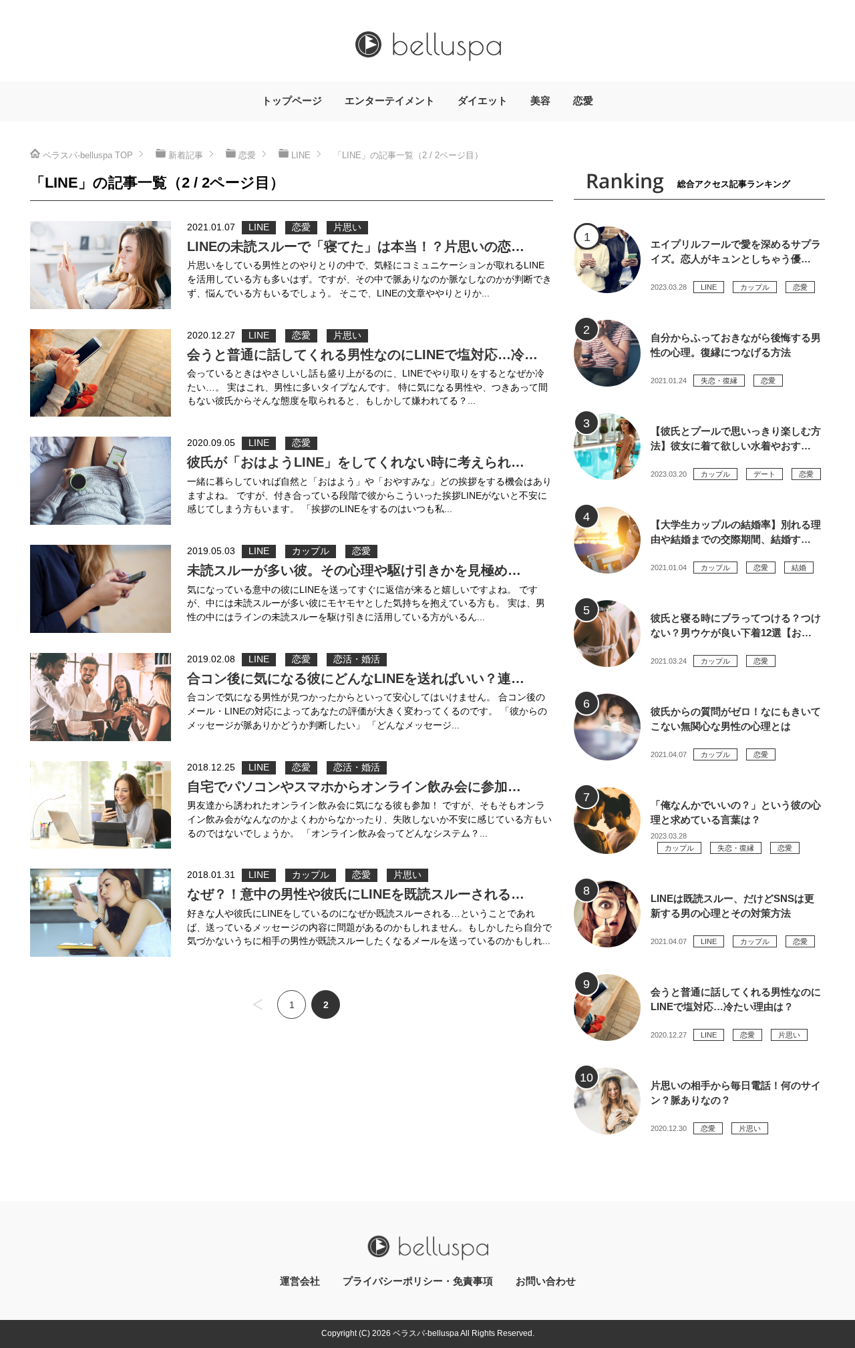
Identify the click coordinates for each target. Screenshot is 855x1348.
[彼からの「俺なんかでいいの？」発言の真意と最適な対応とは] (607, 820)
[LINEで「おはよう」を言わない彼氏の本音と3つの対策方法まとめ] (100, 481)
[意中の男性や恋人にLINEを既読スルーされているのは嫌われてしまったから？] (100, 913)
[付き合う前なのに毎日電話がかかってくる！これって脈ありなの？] (607, 1101)
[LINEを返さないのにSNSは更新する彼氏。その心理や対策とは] (607, 914)
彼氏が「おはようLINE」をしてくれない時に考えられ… (355, 462)
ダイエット (483, 100)
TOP (88, 155)
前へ (257, 1004)
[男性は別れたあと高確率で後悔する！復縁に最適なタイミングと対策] (607, 353)
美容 (540, 100)
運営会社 (300, 1281)
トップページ (292, 100)
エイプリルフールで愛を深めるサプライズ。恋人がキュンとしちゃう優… (736, 251)
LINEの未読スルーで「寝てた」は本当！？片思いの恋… (355, 246)
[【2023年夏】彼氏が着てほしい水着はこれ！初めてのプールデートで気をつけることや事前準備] (607, 446)
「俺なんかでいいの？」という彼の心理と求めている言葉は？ (736, 812)
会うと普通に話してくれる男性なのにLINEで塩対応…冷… (362, 354)
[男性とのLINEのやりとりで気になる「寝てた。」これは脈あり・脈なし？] (100, 265)
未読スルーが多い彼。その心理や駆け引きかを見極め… (354, 570)
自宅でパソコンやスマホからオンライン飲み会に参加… (354, 786)
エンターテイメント (390, 100)
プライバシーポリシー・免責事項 (418, 1281)
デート (764, 474)
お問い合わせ (546, 1281)
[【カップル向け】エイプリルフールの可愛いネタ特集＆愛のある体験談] (607, 259)
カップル (310, 551)
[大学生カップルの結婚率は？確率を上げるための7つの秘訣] (607, 540)
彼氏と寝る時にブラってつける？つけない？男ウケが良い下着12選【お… (736, 625)
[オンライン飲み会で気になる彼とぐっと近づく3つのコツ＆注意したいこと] (100, 805)
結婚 (799, 568)
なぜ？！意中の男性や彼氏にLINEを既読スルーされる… (355, 894)
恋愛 (583, 100)
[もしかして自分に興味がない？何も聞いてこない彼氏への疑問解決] (607, 727)
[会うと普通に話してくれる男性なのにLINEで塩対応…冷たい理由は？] (100, 373)
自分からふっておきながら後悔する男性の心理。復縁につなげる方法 (736, 345)
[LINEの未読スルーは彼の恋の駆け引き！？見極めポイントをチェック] (100, 589)
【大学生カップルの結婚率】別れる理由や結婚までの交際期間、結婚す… (736, 532)
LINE (258, 227)
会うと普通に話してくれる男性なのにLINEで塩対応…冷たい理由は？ (736, 999)
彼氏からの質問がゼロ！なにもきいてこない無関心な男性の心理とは (736, 719)
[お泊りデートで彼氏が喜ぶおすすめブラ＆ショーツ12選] (607, 633)
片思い (347, 227)
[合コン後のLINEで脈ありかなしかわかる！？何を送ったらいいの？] (100, 697)
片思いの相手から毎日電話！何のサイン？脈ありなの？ (736, 1093)
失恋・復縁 (719, 381)
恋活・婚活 (356, 659)
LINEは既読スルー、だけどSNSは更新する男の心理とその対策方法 (732, 906)
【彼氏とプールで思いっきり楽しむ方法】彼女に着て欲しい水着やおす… (736, 438)
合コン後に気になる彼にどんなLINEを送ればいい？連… (355, 678)
